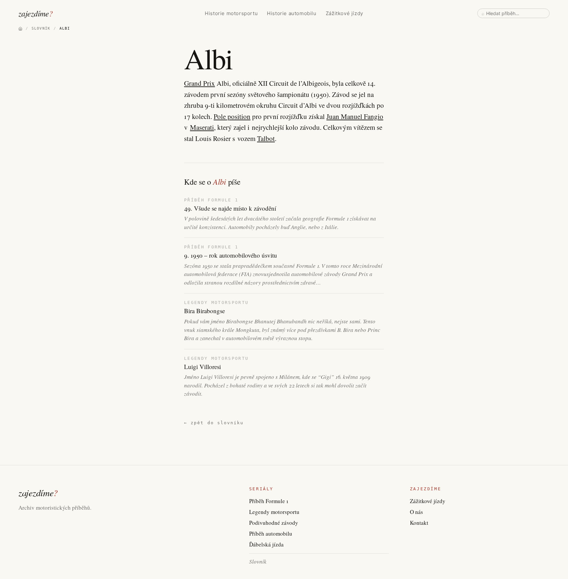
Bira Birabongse (204, 311)
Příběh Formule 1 (268, 501)
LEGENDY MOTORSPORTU (216, 302)
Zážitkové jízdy (344, 13)
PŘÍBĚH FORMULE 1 (211, 199)
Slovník (258, 561)
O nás (416, 512)
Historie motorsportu (231, 13)
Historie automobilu (291, 13)
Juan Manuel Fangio (354, 116)
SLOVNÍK (41, 28)
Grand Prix (199, 83)
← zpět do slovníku (214, 422)
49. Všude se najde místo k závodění (230, 208)
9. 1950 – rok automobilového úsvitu (230, 255)
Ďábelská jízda (266, 544)
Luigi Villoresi (202, 367)
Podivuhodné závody (273, 522)
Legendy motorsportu (274, 512)
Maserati (202, 127)
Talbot (266, 138)
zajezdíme (35, 13)
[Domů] (20, 29)
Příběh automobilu (270, 533)
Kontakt (419, 522)
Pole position (232, 116)
